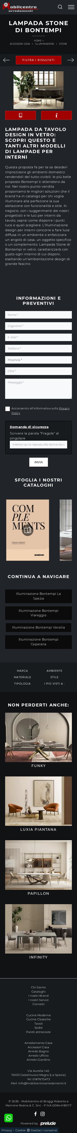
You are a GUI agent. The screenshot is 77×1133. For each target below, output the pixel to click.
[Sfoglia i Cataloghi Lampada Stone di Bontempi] (20, 115)
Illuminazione (44, 44)
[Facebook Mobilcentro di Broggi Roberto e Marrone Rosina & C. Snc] (35, 1113)
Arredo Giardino (38, 1059)
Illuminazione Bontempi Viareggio (39, 613)
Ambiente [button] (54, 670)
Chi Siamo (38, 987)
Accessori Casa (20, 44)
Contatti (38, 1004)
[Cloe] (70, 60)
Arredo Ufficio (38, 1055)
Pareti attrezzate (38, 1032)
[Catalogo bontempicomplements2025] (27, 530)
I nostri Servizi (38, 1000)
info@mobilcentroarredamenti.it (42, 1083)
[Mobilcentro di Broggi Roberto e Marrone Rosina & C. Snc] (20, 7)
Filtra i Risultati (38, 60)
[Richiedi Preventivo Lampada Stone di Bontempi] (56, 115)
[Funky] (38, 737)
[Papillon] (38, 865)
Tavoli (38, 1023)
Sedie (38, 1027)
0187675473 (41, 1079)
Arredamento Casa (38, 1043)
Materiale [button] (22, 677)
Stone (63, 44)
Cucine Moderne (38, 1015)
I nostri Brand (38, 995)
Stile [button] (54, 677)
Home (37, 40)
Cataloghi (38, 991)
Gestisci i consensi (44, 1130)
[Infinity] (38, 929)
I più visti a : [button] (54, 683)
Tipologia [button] (22, 683)
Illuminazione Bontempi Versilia (38, 627)
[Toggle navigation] (71, 7)
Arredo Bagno (38, 1051)
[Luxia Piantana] (6, 60)
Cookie (20, 1130)
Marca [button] (22, 670)
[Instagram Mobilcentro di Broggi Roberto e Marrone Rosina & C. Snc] (43, 1113)
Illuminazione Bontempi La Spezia (38, 596)
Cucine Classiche (38, 1019)
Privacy (6, 1130)
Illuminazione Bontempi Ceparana (39, 642)
